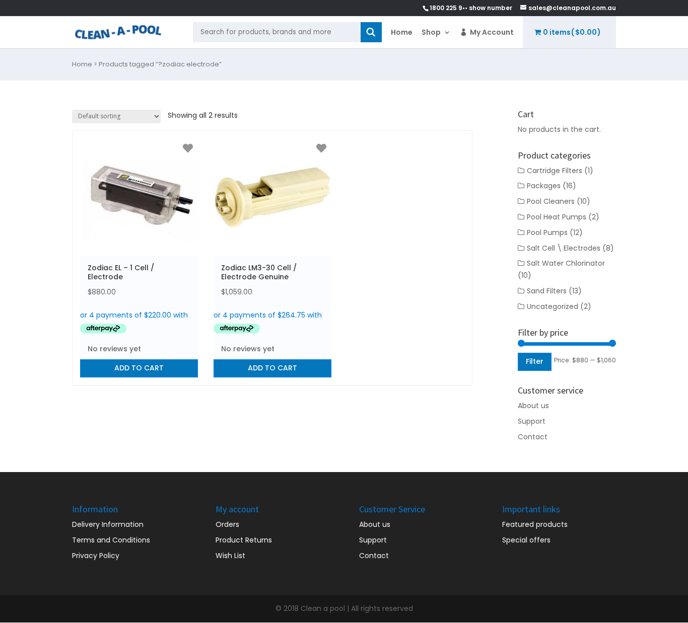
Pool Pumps (547, 232)
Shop (431, 32)
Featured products (535, 524)
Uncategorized (552, 306)
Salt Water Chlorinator (566, 263)
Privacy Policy (95, 556)
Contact (532, 437)
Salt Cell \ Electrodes (563, 248)
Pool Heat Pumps (556, 217)
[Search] (371, 32)
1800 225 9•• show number (471, 8)
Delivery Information (108, 524)
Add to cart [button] (139, 368)
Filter (534, 361)
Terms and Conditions (111, 540)
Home (401, 32)
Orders (227, 524)
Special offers (526, 540)
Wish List (230, 556)
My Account (492, 32)
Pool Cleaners (551, 201)
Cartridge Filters (554, 171)
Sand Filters (547, 291)
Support (531, 421)
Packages (544, 186)
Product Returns (244, 540)
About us (533, 406)
